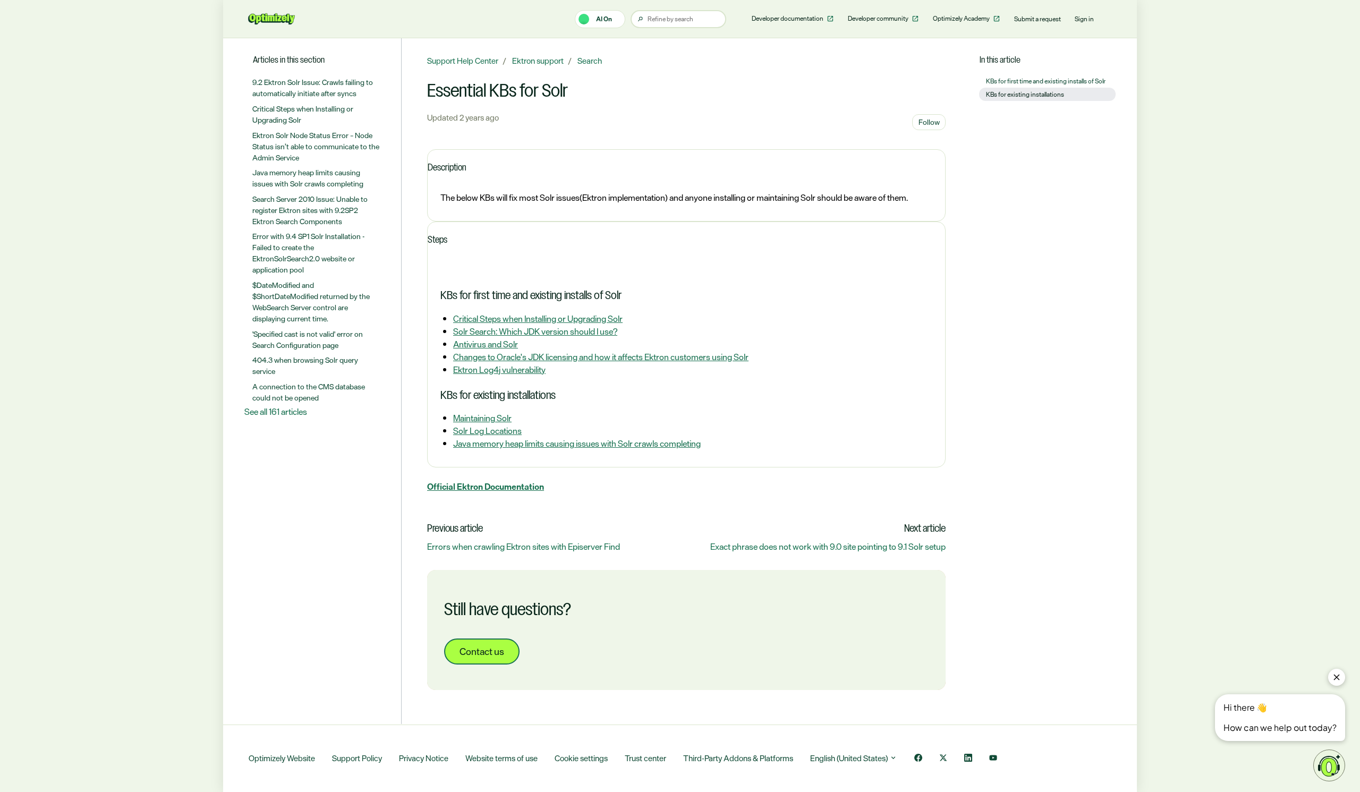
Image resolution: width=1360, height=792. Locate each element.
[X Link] (943, 759)
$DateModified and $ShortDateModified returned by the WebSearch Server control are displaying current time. (311, 302)
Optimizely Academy (962, 18)
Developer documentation (788, 18)
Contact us (482, 651)
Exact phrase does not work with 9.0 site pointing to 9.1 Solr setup (828, 546)
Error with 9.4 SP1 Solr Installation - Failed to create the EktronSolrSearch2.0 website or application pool (308, 253)
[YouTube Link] (993, 759)
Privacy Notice (423, 758)
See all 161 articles (275, 412)
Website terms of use (501, 758)
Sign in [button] (1084, 19)
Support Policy (357, 758)
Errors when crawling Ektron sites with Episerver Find (523, 546)
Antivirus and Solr (485, 344)
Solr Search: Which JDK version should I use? (535, 331)
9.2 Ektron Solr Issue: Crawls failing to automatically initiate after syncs (312, 87)
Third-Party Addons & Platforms (738, 758)
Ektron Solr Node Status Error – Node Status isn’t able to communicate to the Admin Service (315, 146)
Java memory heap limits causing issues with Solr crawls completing (577, 443)
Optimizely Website (282, 758)
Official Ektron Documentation (485, 486)
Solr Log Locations (487, 431)
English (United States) (849, 758)
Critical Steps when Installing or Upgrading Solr (538, 319)
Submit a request (1037, 19)
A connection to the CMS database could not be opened (308, 392)
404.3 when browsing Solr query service (305, 365)
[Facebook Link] (918, 759)
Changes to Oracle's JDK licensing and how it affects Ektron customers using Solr (601, 357)
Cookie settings (581, 758)
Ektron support (538, 60)
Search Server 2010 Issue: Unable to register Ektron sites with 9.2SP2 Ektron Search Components (310, 210)
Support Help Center (462, 60)
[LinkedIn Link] (968, 759)
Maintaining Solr (482, 418)
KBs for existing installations (1025, 94)
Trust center (645, 758)
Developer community (879, 18)
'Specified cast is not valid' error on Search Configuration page (307, 339)
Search (589, 60)
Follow (929, 122)
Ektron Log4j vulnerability (499, 370)
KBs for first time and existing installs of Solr (1046, 81)
